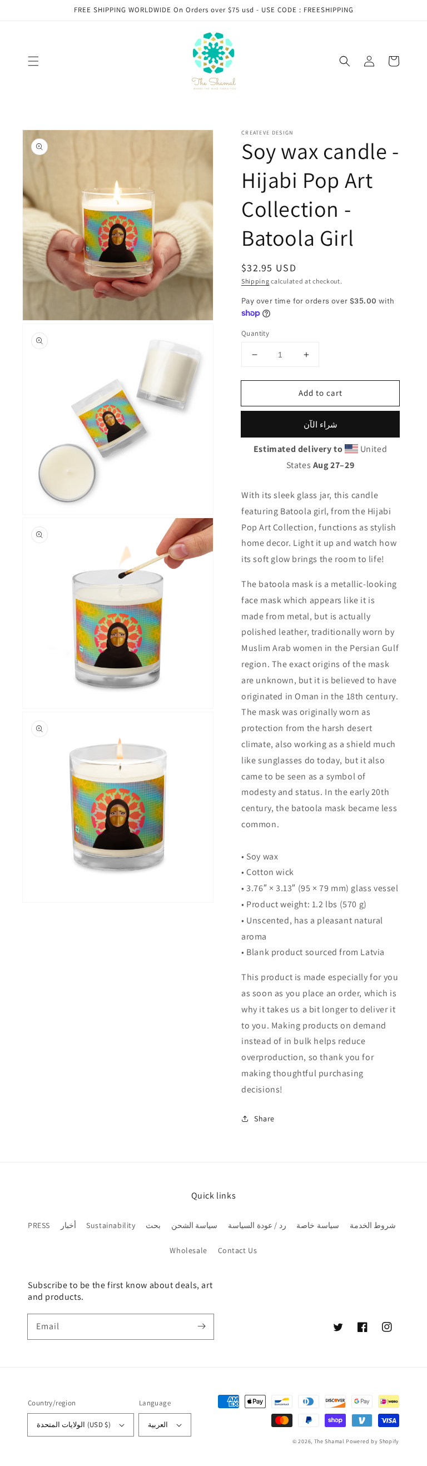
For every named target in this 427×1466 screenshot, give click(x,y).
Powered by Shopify (372, 1441)
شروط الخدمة (373, 1225)
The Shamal (329, 1441)
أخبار (68, 1225)
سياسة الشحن (194, 1225)
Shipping (255, 281)
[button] (33, 61)
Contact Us (237, 1250)
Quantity (255, 333)
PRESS (39, 1225)
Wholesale (188, 1250)
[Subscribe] (201, 1326)
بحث (153, 1225)
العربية (158, 1424)
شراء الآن (320, 424)
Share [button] (264, 1119)
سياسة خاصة (317, 1225)
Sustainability (110, 1225)
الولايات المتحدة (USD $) (74, 1424)
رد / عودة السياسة (257, 1225)
